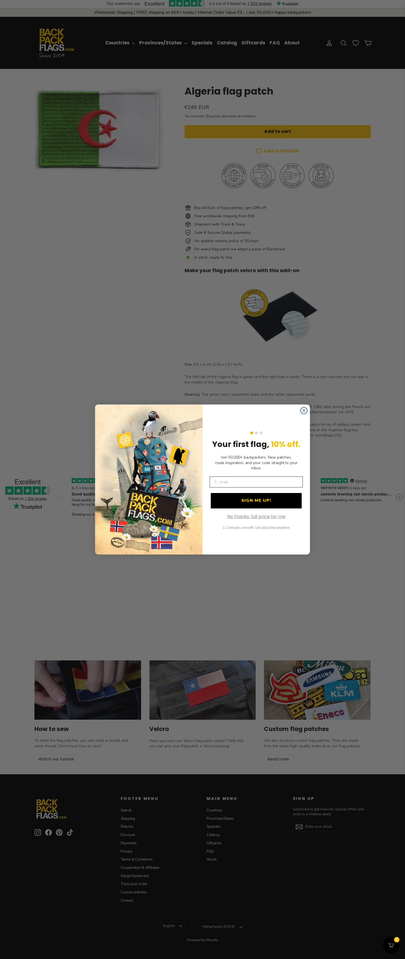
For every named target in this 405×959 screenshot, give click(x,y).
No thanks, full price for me (256, 516)
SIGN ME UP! (256, 500)
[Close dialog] (304, 410)
